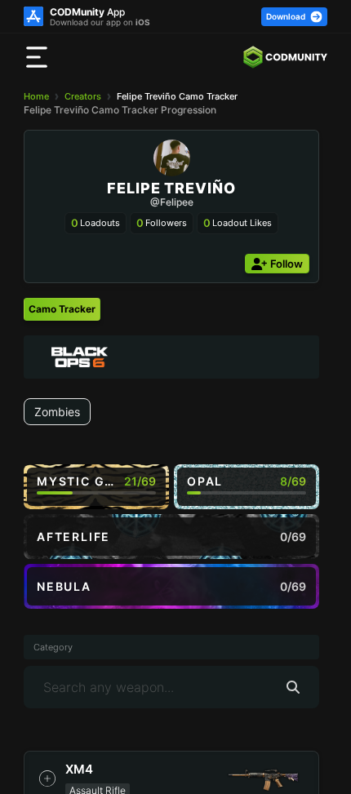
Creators (82, 96)
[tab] (62, 309)
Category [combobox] (53, 647)
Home (36, 96)
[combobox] (171, 357)
